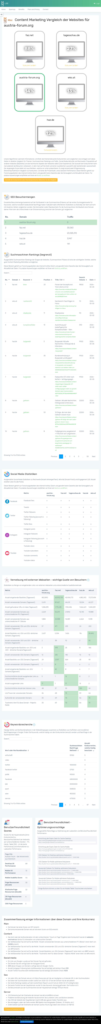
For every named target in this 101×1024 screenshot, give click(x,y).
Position (47, 280)
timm (25, 285)
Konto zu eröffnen (43, 175)
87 (88, 805)
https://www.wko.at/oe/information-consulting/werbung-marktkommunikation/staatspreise (65, 318)
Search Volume (82, 278)
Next (93, 456)
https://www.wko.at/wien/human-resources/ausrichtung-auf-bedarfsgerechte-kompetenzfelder (65, 334)
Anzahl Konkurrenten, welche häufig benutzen (90, 746)
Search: (6, 273)
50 (88, 456)
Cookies (12, 1017)
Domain (15, 280)
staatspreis (27, 313)
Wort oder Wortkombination (16, 750)
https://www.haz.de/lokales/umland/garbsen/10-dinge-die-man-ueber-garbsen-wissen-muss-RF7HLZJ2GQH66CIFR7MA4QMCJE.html (65, 421)
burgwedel (27, 341)
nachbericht (27, 301)
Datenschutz (14, 1021)
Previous (54, 456)
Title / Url (58, 280)
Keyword (26, 280)
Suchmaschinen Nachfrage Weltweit (76, 748)
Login (97, 3)
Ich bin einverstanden (27, 1021)
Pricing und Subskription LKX (14, 1009)
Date (92, 280)
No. (6, 280)
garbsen (26, 400)
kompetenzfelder (29, 325)
